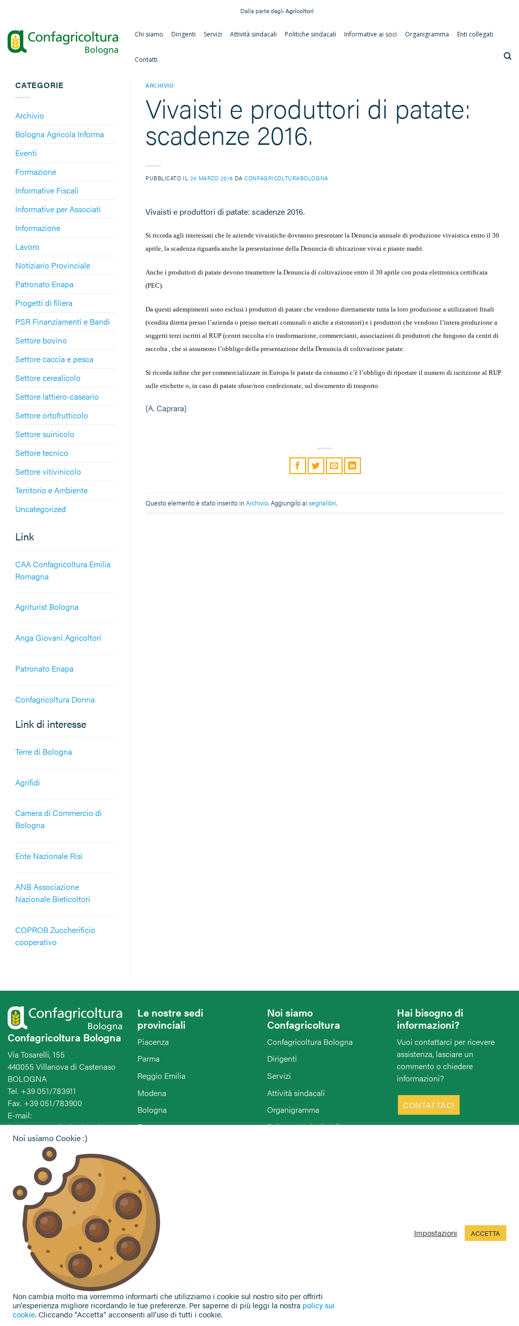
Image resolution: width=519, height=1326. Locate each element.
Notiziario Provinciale (52, 265)
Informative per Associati (58, 209)
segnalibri (322, 503)
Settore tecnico (41, 452)
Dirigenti (282, 1058)
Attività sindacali (296, 1093)
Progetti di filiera (43, 302)
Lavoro (27, 246)
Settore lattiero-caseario (57, 396)
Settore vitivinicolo (48, 471)
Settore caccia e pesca (54, 359)
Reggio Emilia (161, 1075)
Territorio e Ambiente (51, 490)
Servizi (279, 1075)
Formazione (35, 171)
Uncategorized (40, 509)
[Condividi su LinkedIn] (352, 465)
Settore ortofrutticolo (51, 415)
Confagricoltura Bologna (310, 1041)
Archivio (29, 115)
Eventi (26, 153)
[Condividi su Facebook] (297, 465)
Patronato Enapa (44, 284)
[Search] (507, 56)
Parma (148, 1058)
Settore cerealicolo (48, 377)
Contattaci (429, 1105)
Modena (151, 1093)
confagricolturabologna (286, 178)
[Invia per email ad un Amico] (334, 465)
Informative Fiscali (47, 190)
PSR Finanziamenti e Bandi (62, 321)
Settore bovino (41, 340)
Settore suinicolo (45, 434)
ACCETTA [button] (485, 1233)
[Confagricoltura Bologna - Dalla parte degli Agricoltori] (63, 42)
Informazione (37, 227)
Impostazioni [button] (435, 1232)
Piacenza (153, 1041)
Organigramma (293, 1109)
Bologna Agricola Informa (59, 134)
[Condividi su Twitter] (316, 465)
